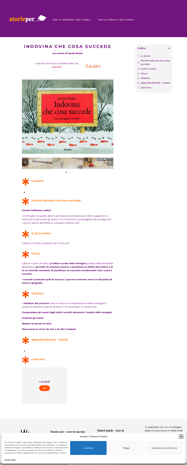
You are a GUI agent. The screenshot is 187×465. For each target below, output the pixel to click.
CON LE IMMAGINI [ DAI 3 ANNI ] (72, 20)
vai (44, 388)
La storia (145, 56)
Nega (126, 448)
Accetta (88, 448)
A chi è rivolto (148, 68)
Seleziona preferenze (164, 448)
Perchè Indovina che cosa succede (155, 62)
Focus (144, 73)
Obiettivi (145, 78)
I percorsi (145, 87)
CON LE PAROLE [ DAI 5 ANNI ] (116, 20)
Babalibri (57, 66)
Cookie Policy (10, 460)
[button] (181, 436)
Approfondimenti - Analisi (155, 82)
